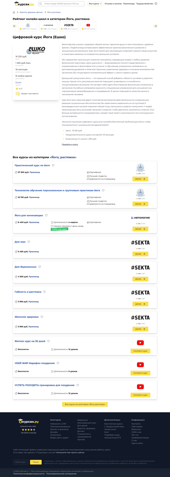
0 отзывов (91, 29)
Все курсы (94, 4)
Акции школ (110, 429)
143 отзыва (51, 29)
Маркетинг (82, 420)
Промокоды (129, 4)
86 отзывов (72, 29)
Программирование (60, 426)
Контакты (136, 424)
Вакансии (136, 429)
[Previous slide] (14, 26)
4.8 (141, 173)
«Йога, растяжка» (63, 157)
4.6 (141, 223)
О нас (134, 440)
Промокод (35, 172)
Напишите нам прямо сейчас (70, 452)
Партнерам (136, 426)
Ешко (18, 82)
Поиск (36, 462)
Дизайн (54, 432)
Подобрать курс (112, 435)
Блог (106, 432)
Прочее (81, 439)
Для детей (82, 426)
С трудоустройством (114, 426)
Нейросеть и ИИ (58, 424)
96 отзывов (31, 29)
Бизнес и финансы (59, 429)
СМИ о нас (136, 432)
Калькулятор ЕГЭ (112, 438)
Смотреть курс (140, 351)
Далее (138, 179)
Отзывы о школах (113, 4)
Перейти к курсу (70, 144)
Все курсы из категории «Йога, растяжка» (85, 404)
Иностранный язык (86, 423)
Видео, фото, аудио (59, 438)
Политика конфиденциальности (28, 474)
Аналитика (55, 435)
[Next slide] (155, 26)
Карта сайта (137, 443)
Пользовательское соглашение (61, 474)
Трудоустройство (144, 4)
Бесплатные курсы (113, 424)
